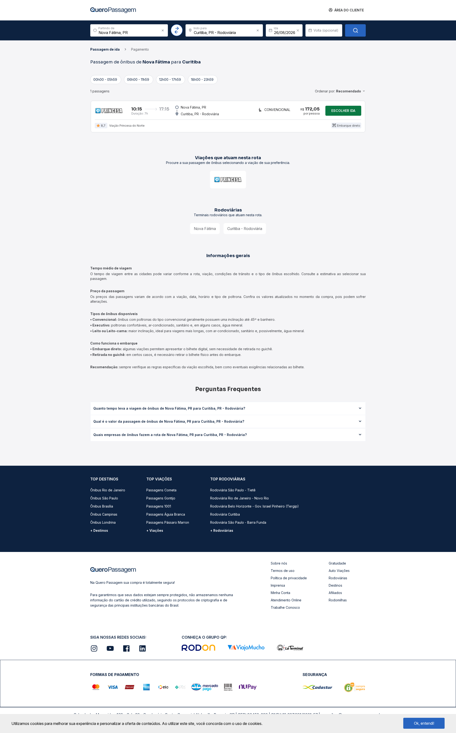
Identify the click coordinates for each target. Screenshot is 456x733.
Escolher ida (343, 111)
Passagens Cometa (161, 490)
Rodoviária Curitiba (225, 514)
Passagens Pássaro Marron (167, 522)
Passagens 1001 (158, 506)
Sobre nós (279, 563)
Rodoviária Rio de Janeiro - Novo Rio (239, 498)
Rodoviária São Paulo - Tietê (233, 490)
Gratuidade (337, 563)
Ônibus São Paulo (104, 498)
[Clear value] (298, 30)
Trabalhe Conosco (285, 607)
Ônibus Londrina (103, 522)
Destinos (335, 585)
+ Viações (154, 530)
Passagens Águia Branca (165, 514)
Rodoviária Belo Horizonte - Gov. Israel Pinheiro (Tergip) (254, 506)
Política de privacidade (289, 578)
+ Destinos (99, 530)
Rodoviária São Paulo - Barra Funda (238, 522)
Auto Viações (339, 571)
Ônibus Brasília (101, 506)
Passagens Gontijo (160, 498)
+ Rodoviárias (221, 530)
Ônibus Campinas (103, 514)
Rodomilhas (338, 600)
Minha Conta (280, 593)
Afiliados (335, 593)
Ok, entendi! (424, 723)
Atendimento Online (286, 600)
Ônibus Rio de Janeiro (107, 490)
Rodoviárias (338, 578)
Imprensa (278, 585)
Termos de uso (282, 571)
